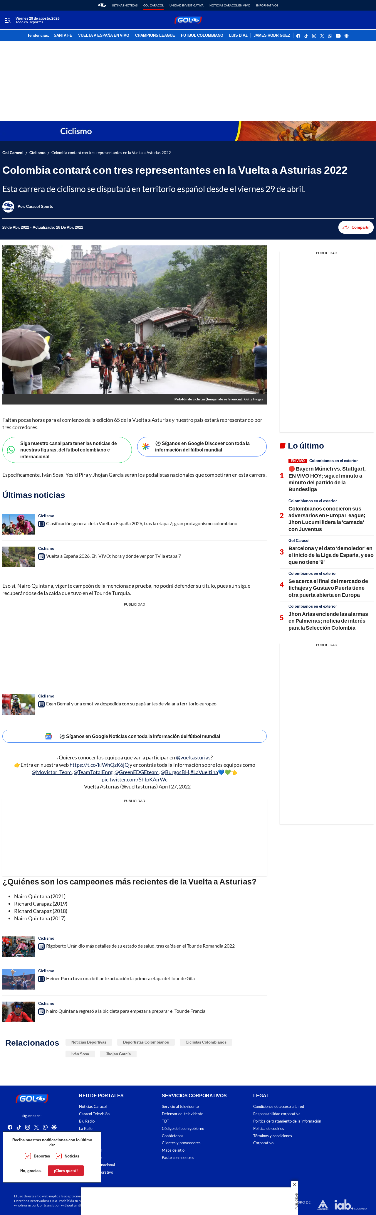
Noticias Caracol (93, 1106)
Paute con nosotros (178, 1158)
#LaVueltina (204, 772)
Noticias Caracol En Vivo (229, 5)
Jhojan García (118, 1053)
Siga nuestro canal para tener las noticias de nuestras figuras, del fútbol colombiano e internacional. (68, 449)
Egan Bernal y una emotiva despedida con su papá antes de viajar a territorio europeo (131, 703)
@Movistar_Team (52, 772)
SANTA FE (63, 35)
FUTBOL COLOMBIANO (202, 35)
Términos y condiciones (272, 1136)
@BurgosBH (175, 772)
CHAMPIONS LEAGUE (155, 35)
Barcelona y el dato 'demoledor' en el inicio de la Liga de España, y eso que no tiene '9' (331, 555)
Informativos (267, 5)
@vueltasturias (193, 757)
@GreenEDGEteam (137, 772)
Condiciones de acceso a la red (278, 1106)
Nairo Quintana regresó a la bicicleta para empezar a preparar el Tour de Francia (125, 1011)
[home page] (102, 5)
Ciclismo (37, 153)
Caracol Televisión (94, 1114)
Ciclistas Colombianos (206, 1042)
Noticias (72, 1156)
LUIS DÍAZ (238, 35)
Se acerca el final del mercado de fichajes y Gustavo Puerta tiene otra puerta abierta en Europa (328, 588)
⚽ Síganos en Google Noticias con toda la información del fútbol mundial (139, 736)
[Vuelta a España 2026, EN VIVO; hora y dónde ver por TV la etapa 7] (18, 557)
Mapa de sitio (173, 1150)
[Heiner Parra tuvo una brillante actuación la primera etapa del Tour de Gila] (18, 979)
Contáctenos (172, 1136)
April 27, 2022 (175, 786)
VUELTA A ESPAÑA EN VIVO (103, 35)
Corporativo (263, 1143)
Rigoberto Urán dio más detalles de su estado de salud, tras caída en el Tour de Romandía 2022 (140, 945)
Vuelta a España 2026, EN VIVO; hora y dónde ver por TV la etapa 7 (113, 556)
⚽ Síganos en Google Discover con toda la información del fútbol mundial (202, 446)
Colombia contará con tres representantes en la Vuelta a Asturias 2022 (111, 153)
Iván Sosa (80, 1053)
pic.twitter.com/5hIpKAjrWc (134, 779)
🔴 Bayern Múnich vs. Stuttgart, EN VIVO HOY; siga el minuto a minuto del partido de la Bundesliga (327, 478)
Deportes (42, 1156)
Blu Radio (87, 1121)
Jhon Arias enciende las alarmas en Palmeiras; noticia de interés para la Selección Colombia (328, 621)
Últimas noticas (124, 5)
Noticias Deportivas (88, 1042)
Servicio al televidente (180, 1106)
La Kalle (86, 1128)
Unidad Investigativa (186, 5)
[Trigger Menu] (7, 20)
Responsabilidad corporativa (277, 1114)
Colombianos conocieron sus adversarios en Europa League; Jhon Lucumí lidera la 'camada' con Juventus (326, 518)
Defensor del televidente (182, 1114)
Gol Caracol (153, 5)
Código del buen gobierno (183, 1128)
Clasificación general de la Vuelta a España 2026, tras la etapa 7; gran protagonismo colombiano (141, 523)
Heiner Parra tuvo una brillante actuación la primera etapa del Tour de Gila (120, 978)
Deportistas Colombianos (146, 1042)
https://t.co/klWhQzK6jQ (99, 764)
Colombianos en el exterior (333, 460)
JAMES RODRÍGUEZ (272, 35)
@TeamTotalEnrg (93, 772)
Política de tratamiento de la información (287, 1121)
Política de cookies (268, 1128)
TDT (165, 1121)
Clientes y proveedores (181, 1143)
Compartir (361, 227)
